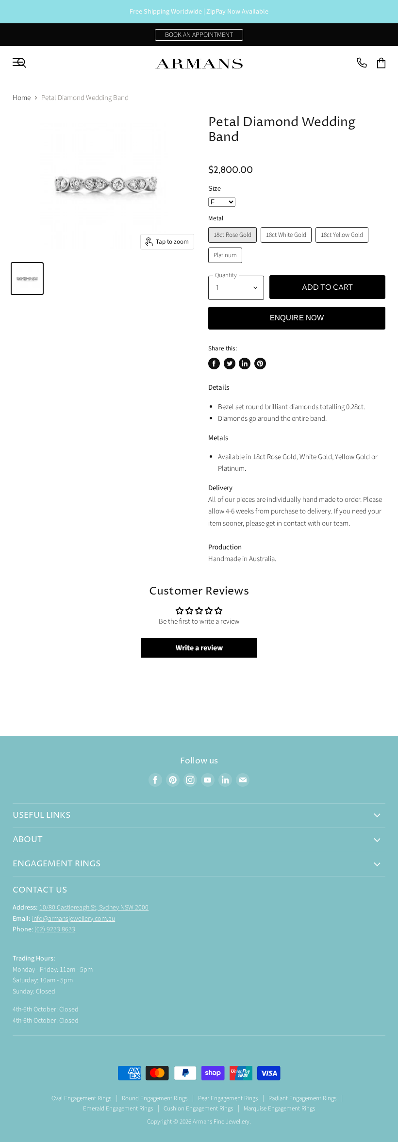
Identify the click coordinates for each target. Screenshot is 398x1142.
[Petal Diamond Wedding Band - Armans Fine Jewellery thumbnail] (27, 278)
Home (22, 98)
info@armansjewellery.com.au (73, 919)
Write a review (199, 648)
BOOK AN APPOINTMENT (199, 35)
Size (214, 188)
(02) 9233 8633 (54, 929)
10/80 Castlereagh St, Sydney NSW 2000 (94, 907)
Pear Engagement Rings (228, 1098)
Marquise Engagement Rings (279, 1108)
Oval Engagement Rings (81, 1098)
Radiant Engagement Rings (302, 1098)
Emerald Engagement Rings (118, 1108)
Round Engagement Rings (154, 1098)
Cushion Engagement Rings (198, 1108)
